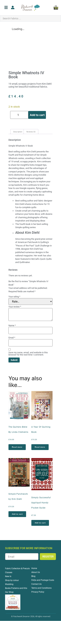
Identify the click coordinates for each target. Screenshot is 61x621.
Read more (17, 447)
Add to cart (37, 115)
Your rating (14, 296)
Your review (14, 307)
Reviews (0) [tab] (30, 132)
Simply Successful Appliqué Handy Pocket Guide (41, 502)
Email (11, 337)
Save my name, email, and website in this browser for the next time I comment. (28, 353)
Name (12, 325)
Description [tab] (17, 132)
